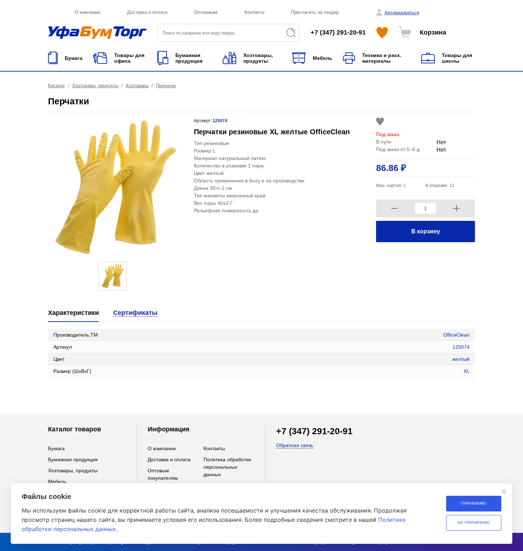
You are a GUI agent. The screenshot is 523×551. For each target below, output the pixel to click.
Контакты (254, 12)
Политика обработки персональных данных (227, 467)
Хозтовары (137, 85)
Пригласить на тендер (315, 12)
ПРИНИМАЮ (473, 503)
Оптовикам (205, 12)
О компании (87, 12)
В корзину (425, 231)
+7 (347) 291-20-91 (338, 32)
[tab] (73, 313)
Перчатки (166, 85)
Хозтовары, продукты (95, 85)
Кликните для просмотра (77, 392)
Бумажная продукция (73, 459)
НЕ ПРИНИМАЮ (474, 522)
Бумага (56, 448)
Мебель (57, 481)
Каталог (56, 85)
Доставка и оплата (147, 12)
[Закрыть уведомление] (503, 491)
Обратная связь (294, 445)
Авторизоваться (402, 12)
